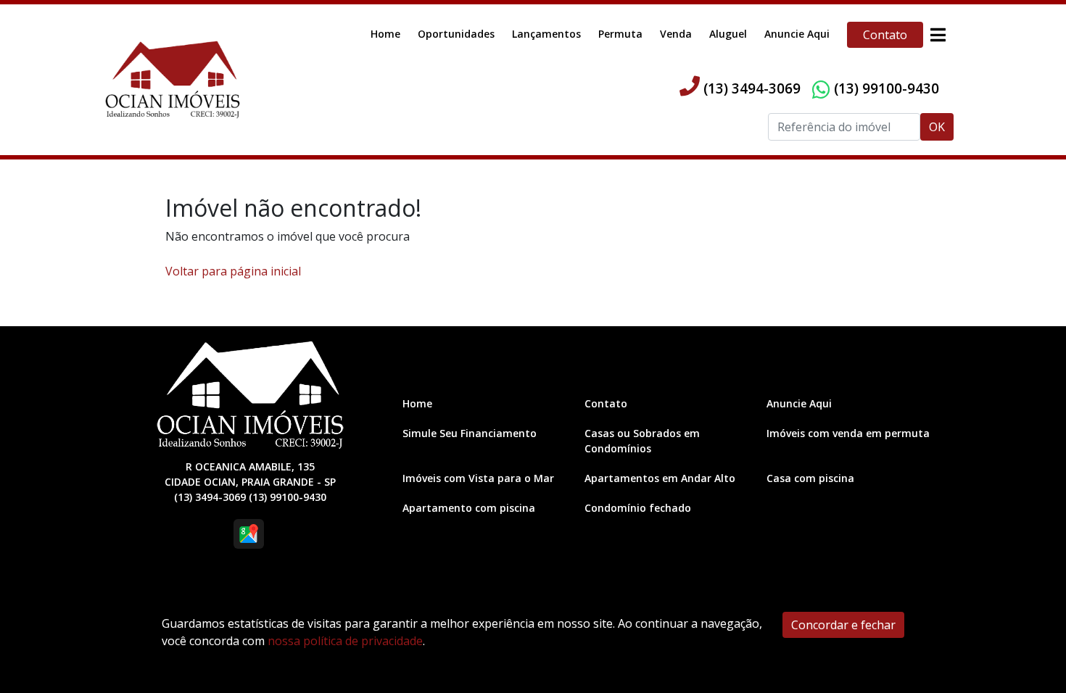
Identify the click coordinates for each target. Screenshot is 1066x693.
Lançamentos (546, 34)
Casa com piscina (810, 478)
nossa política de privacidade (345, 641)
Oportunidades (456, 34)
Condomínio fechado (637, 508)
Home (385, 34)
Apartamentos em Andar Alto (659, 478)
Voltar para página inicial (233, 271)
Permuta (620, 34)
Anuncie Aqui (797, 34)
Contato (885, 35)
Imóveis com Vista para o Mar (478, 478)
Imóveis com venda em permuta (848, 433)
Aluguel (728, 34)
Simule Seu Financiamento (469, 433)
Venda (676, 34)
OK (937, 127)
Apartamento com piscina (468, 508)
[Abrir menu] (938, 35)
